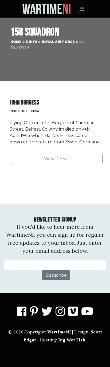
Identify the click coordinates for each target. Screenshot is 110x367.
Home (16, 42)
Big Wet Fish (71, 339)
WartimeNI (59, 331)
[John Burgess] (55, 130)
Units (31, 42)
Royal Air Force (58, 42)
